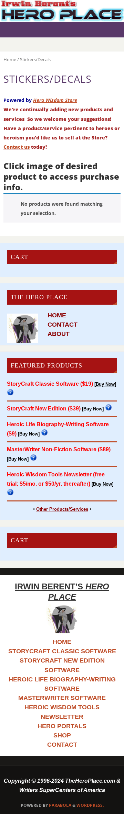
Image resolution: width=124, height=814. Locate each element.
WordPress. (90, 805)
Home (9, 59)
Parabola (60, 805)
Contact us (16, 147)
